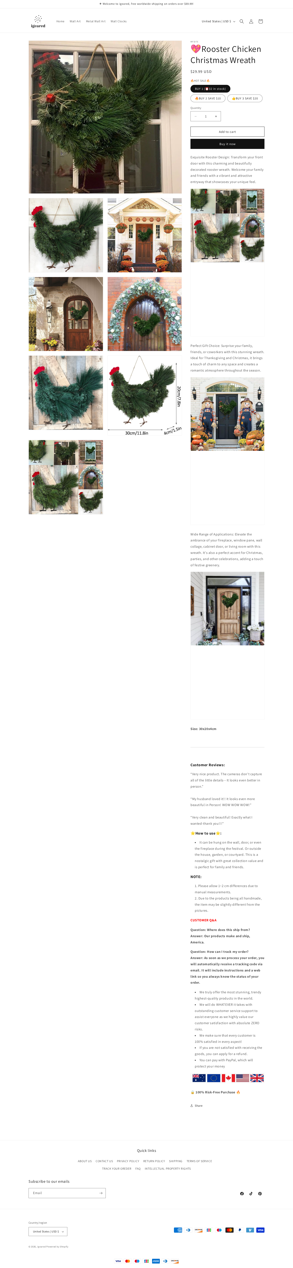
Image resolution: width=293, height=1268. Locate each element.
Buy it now (227, 144)
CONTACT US (104, 1161)
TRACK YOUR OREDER (116, 1169)
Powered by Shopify (57, 1246)
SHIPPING (176, 1161)
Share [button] (199, 1106)
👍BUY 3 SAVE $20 (245, 98)
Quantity (195, 108)
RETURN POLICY (154, 1161)
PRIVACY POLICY (128, 1161)
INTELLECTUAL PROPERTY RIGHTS (168, 1169)
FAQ (138, 1169)
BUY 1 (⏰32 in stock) (210, 89)
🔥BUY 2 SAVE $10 (208, 98)
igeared (41, 1246)
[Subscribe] (101, 1193)
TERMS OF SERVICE (199, 1161)
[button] (241, 21)
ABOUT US (85, 1161)
